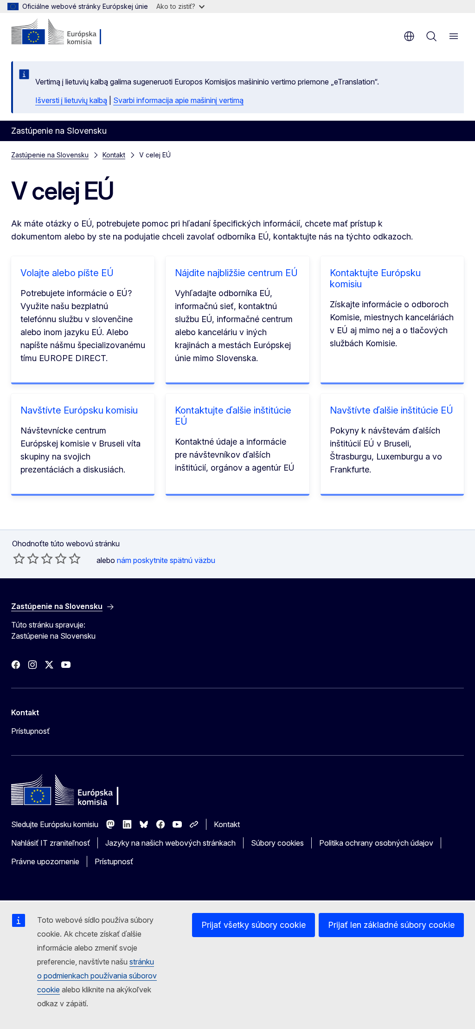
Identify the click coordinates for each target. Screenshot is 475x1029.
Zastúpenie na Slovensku (50, 155)
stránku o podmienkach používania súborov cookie (97, 975)
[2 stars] (26, 558)
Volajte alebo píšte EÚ (67, 272)
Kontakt (114, 155)
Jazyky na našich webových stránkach (170, 843)
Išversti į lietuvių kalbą (71, 100)
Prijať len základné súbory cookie (391, 925)
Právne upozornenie (45, 861)
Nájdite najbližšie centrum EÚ (236, 272)
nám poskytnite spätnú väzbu (166, 560)
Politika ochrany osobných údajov (376, 843)
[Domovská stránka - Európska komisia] (67, 32)
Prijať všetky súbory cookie (253, 925)
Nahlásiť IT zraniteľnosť (50, 843)
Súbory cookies (277, 843)
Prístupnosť (30, 731)
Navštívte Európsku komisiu (79, 410)
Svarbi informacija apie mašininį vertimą (178, 100)
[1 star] (19, 558)
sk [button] (409, 36)
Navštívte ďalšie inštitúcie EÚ (391, 410)
